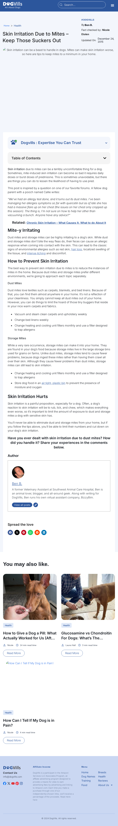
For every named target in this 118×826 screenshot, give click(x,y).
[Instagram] (21, 783)
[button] (112, 5)
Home (84, 772)
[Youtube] (13, 783)
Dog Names (88, 776)
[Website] (35, 505)
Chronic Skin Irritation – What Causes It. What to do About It (66, 222)
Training (86, 781)
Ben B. (17, 484)
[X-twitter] (8, 783)
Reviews (103, 781)
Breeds (102, 772)
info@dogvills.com (12, 776)
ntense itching (37, 253)
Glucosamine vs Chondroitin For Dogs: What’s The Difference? (86, 638)
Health (17, 25)
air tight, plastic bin (53, 383)
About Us (103, 785)
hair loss (76, 249)
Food (84, 785)
